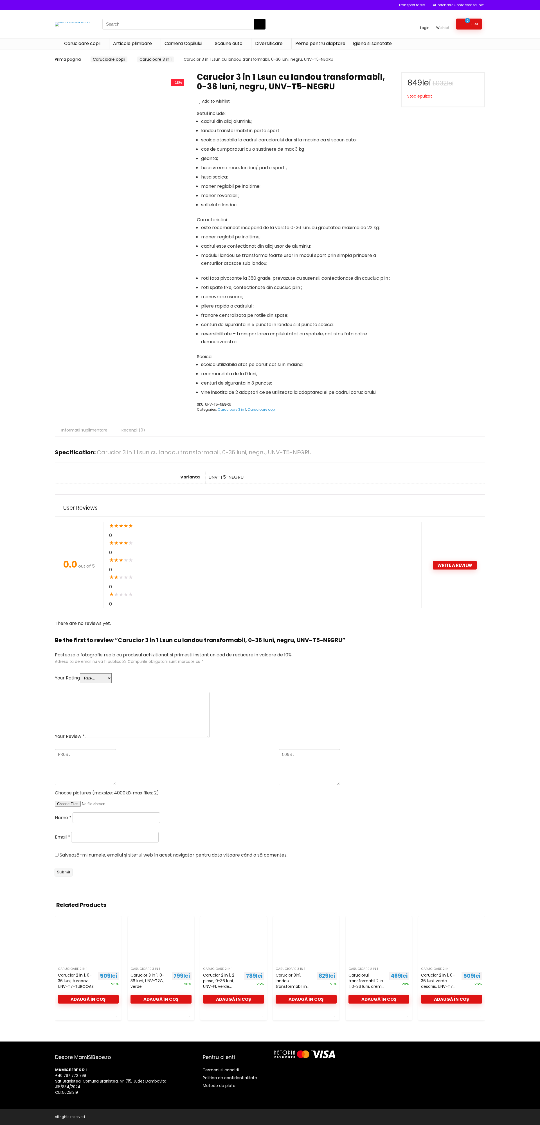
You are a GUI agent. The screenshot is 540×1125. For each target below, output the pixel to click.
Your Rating (67, 678)
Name (63, 817)
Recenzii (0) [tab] (133, 430)
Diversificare (269, 43)
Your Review (70, 736)
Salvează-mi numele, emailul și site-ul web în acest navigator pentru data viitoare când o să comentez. (173, 855)
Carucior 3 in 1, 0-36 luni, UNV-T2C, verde (147, 980)
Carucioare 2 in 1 (72, 968)
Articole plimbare (132, 43)
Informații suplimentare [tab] (84, 430)
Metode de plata (219, 1085)
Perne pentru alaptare (320, 43)
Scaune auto (228, 43)
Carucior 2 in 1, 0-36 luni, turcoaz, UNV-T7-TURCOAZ (76, 980)
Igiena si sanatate (372, 43)
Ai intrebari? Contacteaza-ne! (458, 5)
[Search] (260, 24)
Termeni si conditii (221, 1070)
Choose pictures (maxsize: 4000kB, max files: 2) (107, 793)
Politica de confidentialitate (230, 1078)
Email (62, 837)
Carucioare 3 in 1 (156, 59)
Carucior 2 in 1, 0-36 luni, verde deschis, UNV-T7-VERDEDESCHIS (438, 983)
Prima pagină (68, 59)
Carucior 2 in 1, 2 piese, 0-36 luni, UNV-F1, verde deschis (218, 983)
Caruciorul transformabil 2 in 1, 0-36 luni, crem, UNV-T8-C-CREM (365, 983)
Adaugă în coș (88, 999)
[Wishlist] (443, 21)
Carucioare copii (82, 43)
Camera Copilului (183, 43)
